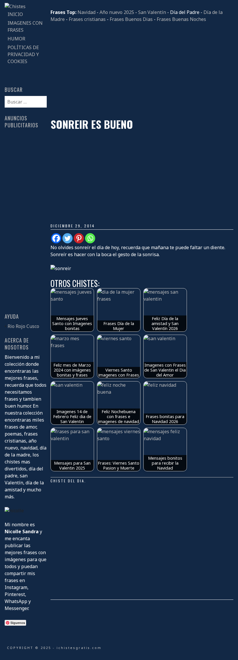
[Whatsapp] (90, 238)
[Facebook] (56, 238)
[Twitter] (67, 238)
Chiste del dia (67, 480)
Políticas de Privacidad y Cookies (23, 54)
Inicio (15, 14)
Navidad (86, 12)
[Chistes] (15, 6)
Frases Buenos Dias (131, 19)
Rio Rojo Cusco (23, 326)
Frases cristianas (87, 19)
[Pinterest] (79, 238)
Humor (16, 38)
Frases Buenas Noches (181, 19)
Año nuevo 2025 (117, 12)
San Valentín (152, 12)
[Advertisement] (142, 70)
